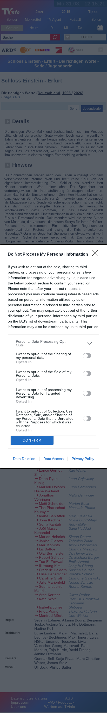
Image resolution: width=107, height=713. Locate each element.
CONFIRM (32, 440)
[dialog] (53, 356)
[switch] (87, 355)
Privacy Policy (83, 459)
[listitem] (53, 343)
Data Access (53, 459)
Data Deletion (24, 459)
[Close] (97, 255)
